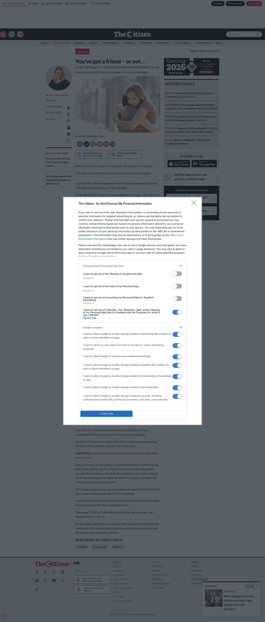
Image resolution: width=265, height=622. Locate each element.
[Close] (194, 203)
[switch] (177, 273)
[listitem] (132, 266)
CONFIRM (106, 414)
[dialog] (132, 311)
